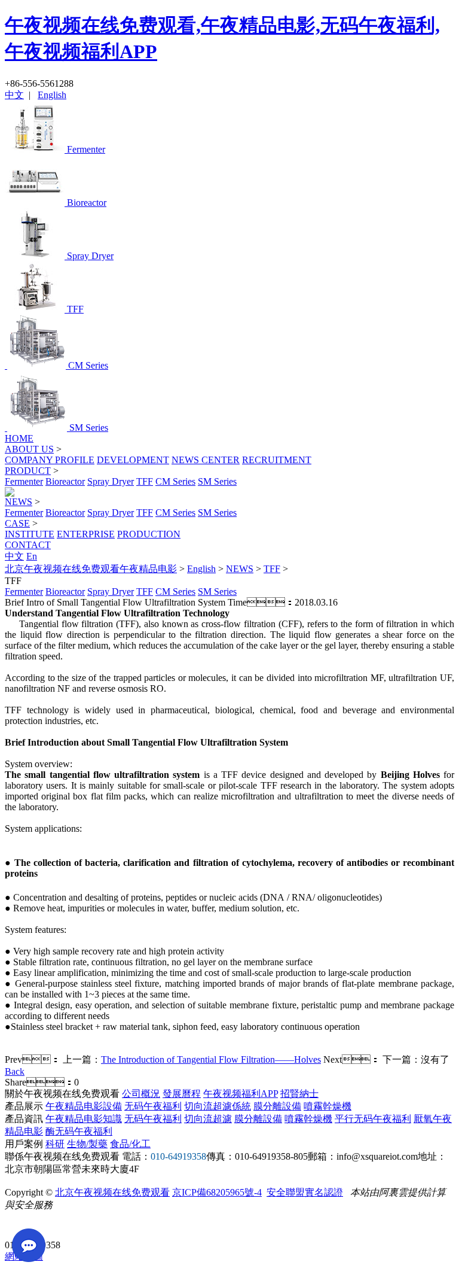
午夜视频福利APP (240, 1093)
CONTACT (28, 545)
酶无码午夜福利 (78, 1131)
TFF (144, 481)
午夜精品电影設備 (83, 1106)
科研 (55, 1144)
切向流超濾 (208, 1119)
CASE (17, 523)
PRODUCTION (148, 534)
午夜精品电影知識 (83, 1119)
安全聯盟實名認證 (305, 1192)
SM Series (217, 481)
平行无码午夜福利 (373, 1119)
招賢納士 (299, 1093)
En (31, 556)
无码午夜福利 (153, 1106)
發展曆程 (182, 1093)
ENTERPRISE (86, 534)
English (52, 95)
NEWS (18, 502)
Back (15, 1071)
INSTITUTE (29, 534)
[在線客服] (18, 1226)
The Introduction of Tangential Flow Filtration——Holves (211, 1059)
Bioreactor (65, 481)
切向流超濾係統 (217, 1106)
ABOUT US (29, 449)
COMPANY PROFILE (49, 460)
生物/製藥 (87, 1144)
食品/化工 (130, 1144)
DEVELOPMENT (133, 460)
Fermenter (24, 481)
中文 (14, 95)
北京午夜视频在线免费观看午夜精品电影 (91, 569)
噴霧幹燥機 (327, 1106)
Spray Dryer (110, 481)
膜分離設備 (277, 1106)
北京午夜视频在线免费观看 (112, 1192)
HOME (19, 438)
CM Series (175, 481)
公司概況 (141, 1093)
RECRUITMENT (276, 460)
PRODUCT (28, 471)
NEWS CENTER (206, 460)
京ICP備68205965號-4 (217, 1192)
